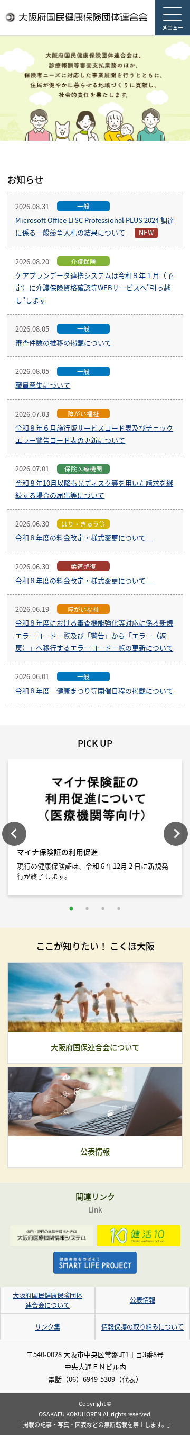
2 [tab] (87, 908)
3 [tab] (103, 908)
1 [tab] (71, 908)
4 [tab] (118, 908)
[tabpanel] (95, 830)
